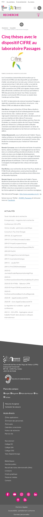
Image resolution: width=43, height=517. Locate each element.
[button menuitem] (39, 8)
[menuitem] (21, 216)
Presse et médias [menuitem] (11, 477)
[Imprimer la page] (21, 24)
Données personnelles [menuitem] (21, 514)
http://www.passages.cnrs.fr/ (29, 194)
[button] (36, 15)
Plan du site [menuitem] (9, 434)
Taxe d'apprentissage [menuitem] (12, 454)
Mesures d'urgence (12, 404)
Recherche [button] (11, 14)
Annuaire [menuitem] (9, 424)
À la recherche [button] (21, 2)
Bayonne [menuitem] (15, 393)
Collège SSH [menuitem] (9, 447)
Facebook (11, 200)
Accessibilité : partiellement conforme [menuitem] (21, 511)
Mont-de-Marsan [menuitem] (27, 393)
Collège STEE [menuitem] (9, 451)
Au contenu (11, 2)
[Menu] (34, 8)
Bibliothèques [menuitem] (9, 461)
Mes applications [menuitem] (12, 417)
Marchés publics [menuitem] (10, 464)
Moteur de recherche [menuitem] (12, 430)
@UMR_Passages (25, 198)
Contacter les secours (13, 407)
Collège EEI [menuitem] (9, 444)
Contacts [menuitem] (8, 480)
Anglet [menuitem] (7, 393)
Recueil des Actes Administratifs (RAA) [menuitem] (18, 468)
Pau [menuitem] (36, 393)
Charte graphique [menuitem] (11, 474)
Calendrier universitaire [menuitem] (13, 427)
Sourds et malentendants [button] (20, 379)
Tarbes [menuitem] (7, 397)
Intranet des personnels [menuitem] (14, 421)
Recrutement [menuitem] (9, 441)
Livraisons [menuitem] (8, 471)
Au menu (31, 2)
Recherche (5, 28)
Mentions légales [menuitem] (22, 507)
